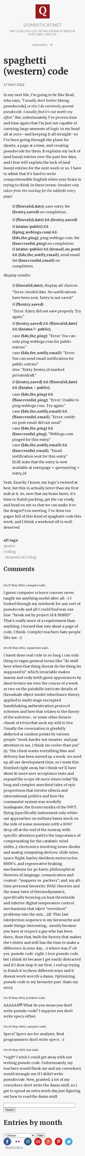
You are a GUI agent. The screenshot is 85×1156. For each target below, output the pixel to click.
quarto (9, 546)
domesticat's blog (20, 557)
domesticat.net (43, 24)
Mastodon (14, 1147)
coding (9, 551)
